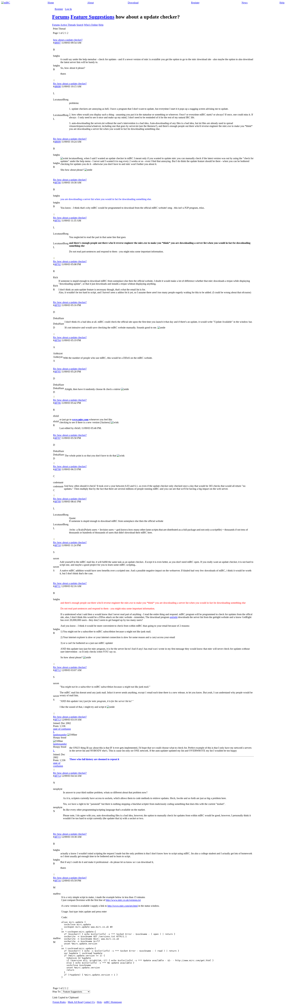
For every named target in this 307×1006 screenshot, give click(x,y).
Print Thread (59, 28)
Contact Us (89, 1002)
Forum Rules (59, 1002)
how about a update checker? (68, 39)
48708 (57, 469)
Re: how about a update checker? (70, 83)
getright (173, 617)
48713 (57, 719)
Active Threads (68, 24)
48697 (57, 42)
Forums (60, 17)
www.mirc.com (80, 419)
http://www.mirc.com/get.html (122, 905)
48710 (57, 545)
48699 (57, 141)
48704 (57, 340)
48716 (57, 880)
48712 (57, 670)
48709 (57, 501)
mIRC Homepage (113, 1002)
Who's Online (91, 24)
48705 (57, 371)
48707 (57, 438)
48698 (57, 86)
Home (51, 2)
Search (79, 24)
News (245, 2)
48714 (57, 775)
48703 (57, 305)
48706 (57, 403)
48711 (57, 586)
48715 (57, 836)
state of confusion (62, 729)
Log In (68, 9)
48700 (57, 182)
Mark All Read (75, 1002)
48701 (57, 220)
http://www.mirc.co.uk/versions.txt (123, 900)
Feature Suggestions (92, 17)
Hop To (56, 991)
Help (281, 2)
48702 (57, 264)
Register (195, 2)
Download (133, 2)
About (90, 2)
